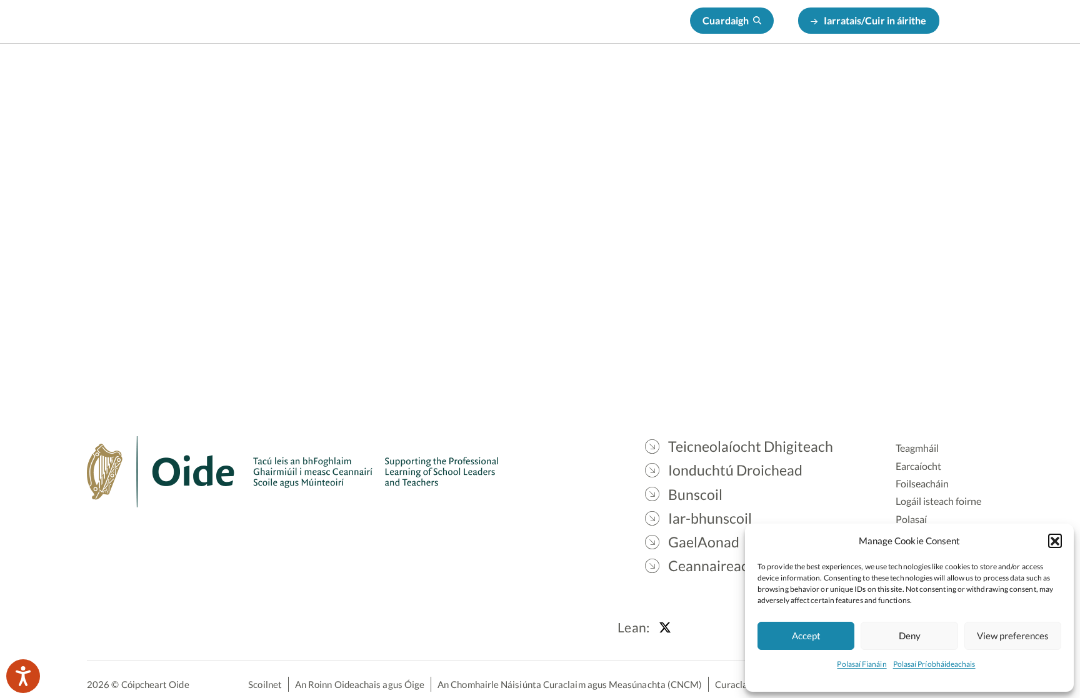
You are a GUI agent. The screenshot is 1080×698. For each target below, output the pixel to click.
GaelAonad (790, 75)
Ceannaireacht (874, 75)
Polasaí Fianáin (861, 664)
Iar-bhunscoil (710, 75)
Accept (806, 635)
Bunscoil (636, 75)
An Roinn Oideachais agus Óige (359, 684)
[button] (1055, 540)
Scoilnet (265, 684)
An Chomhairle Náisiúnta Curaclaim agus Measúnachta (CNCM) (570, 684)
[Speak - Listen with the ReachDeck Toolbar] (23, 676)
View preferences (1013, 635)
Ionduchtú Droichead (544, 75)
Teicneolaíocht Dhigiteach (412, 75)
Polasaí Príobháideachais (934, 664)
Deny (910, 635)
